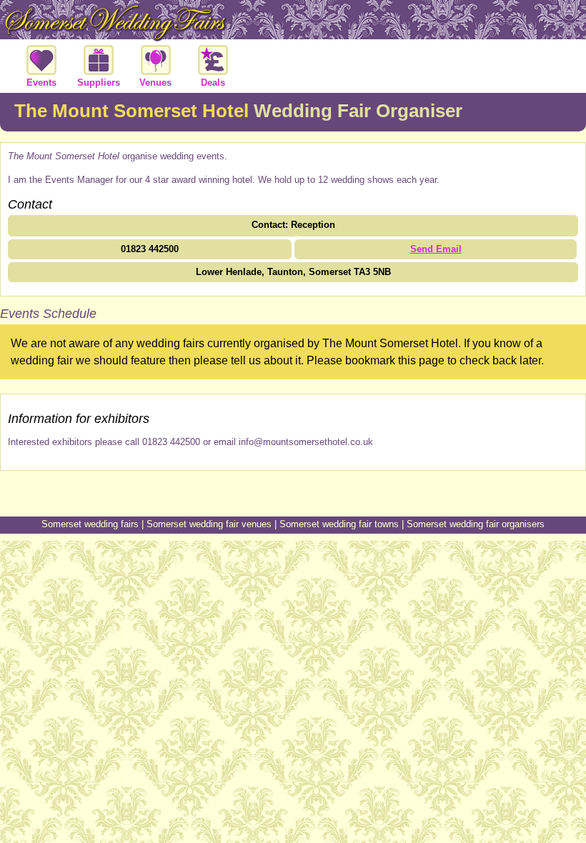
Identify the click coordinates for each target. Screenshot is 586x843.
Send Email (436, 249)
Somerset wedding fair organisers (476, 524)
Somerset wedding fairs (90, 524)
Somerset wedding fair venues (209, 524)
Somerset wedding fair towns (339, 524)
